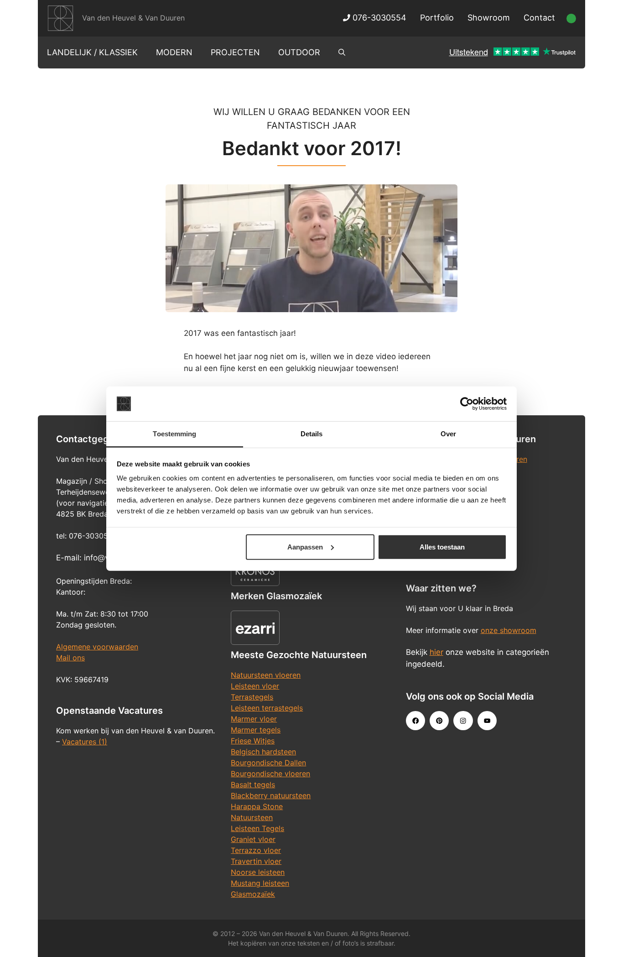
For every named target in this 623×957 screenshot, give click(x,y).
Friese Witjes (253, 740)
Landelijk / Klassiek (92, 52)
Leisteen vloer (255, 685)
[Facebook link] (415, 720)
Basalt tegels (253, 784)
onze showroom (508, 630)
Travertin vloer (256, 861)
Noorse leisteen (258, 872)
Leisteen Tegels (257, 828)
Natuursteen (252, 817)
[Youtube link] (487, 720)
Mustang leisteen (260, 883)
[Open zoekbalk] (341, 52)
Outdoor (299, 52)
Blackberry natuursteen (271, 795)
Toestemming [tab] (174, 434)
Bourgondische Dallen (268, 762)
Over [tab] (448, 434)
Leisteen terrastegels (267, 707)
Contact (539, 17)
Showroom (488, 17)
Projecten (235, 52)
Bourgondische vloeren (270, 773)
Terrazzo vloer (256, 850)
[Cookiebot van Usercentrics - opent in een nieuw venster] (467, 404)
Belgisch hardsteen (263, 751)
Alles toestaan (442, 547)
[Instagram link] (462, 720)
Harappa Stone (257, 806)
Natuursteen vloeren (266, 675)
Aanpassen (305, 547)
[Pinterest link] (439, 720)
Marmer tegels (255, 729)
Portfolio (437, 17)
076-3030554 (378, 17)
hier (436, 652)
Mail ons (70, 657)
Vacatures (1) (84, 741)
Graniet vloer (253, 839)
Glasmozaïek (253, 894)
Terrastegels (252, 696)
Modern (174, 52)
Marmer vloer (254, 718)
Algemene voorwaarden (97, 646)
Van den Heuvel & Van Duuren (133, 17)
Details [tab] (312, 434)
